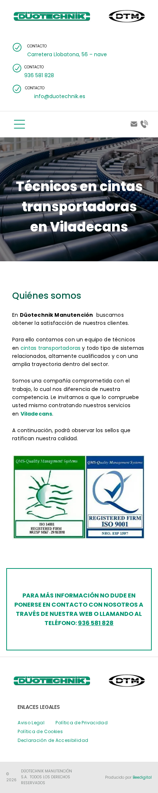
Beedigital (142, 777)
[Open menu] (19, 124)
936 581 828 (96, 623)
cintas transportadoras (51, 348)
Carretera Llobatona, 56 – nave (67, 54)
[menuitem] (31, 722)
